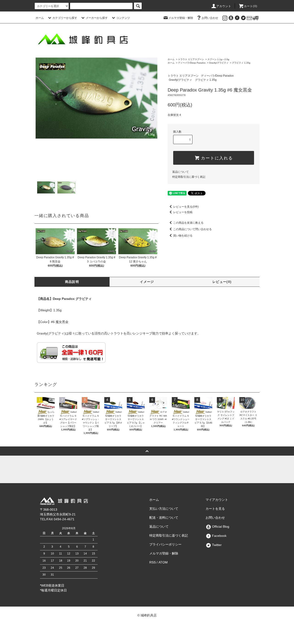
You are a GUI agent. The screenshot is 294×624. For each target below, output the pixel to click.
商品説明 (72, 282)
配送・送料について (163, 517)
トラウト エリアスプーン (191, 59)
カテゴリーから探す (64, 18)
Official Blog (220, 526)
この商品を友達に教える (188, 222)
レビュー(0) (222, 282)
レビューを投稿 (182, 212)
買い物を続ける (182, 235)
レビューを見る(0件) (186, 206)
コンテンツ (123, 18)
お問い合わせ (210, 18)
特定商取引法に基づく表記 (188, 176)
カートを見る (215, 508)
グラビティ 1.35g (241, 62)
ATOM (163, 562)
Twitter (216, 545)
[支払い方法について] (249, 18)
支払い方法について (163, 508)
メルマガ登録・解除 (180, 18)
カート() (250, 6)
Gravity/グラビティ (219, 62)
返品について (180, 171)
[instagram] (224, 18)
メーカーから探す (97, 18)
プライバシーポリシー (165, 544)
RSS (152, 562)
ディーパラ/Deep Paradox (192, 62)
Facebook (218, 536)
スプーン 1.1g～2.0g (218, 59)
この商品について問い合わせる (192, 229)
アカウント (224, 6)
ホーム (40, 18)
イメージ (147, 282)
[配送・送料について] (255, 18)
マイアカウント (217, 499)
